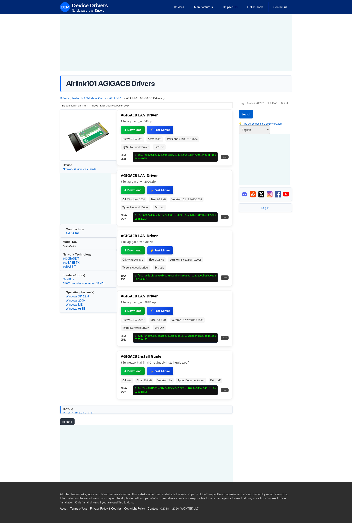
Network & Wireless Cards (89, 98)
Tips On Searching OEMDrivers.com (262, 123)
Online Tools (255, 7)
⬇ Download (133, 130)
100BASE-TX (71, 262)
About (63, 508)
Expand (67, 422)
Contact (153, 508)
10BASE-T (69, 266)
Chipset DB (230, 7)
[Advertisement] (176, 42)
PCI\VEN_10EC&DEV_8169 (78, 412)
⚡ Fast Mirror (160, 130)
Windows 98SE (75, 308)
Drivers (64, 98)
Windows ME (74, 304)
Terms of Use (78, 508)
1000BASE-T (71, 258)
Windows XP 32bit (77, 296)
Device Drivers (90, 5)
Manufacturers (203, 7)
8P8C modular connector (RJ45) (83, 283)
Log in (265, 208)
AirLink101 (116, 98)
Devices (179, 7)
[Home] (65, 7)
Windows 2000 (75, 300)
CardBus (68, 279)
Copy (225, 157)
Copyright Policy (134, 508)
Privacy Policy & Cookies (106, 508)
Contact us (280, 7)
